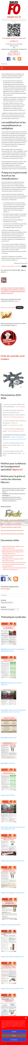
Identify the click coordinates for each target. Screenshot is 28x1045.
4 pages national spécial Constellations (10, 988)
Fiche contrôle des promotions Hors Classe (13, 520)
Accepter (14, 1031)
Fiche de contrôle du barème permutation (12, 533)
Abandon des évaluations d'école (9, 924)
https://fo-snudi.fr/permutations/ (13, 417)
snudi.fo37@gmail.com (14, 53)
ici (16, 325)
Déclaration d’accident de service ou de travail (14, 562)
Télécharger (24, 266)
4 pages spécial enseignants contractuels (11, 892)
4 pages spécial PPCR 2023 (8, 795)
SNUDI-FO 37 (14, 17)
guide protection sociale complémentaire (12, 550)
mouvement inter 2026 (16, 425)
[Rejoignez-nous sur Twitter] (14, 59)
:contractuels (8, 763)
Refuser (14, 1035)
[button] (26, 1018)
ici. (6, 272)
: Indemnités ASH (9, 737)
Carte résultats (20, 407)
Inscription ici (9, 293)
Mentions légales (17, 1043)
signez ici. (17, 301)
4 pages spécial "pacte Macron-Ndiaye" (11, 860)
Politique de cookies (10, 1043)
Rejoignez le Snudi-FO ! (14, 54)
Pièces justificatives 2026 (16, 431)
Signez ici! (17, 469)
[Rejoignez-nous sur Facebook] (8, 59)
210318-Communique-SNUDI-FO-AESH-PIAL (11, 266)
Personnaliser (14, 1039)
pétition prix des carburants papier (8, 307)
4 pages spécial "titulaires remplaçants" (11, 956)
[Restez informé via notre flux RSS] (19, 59)
